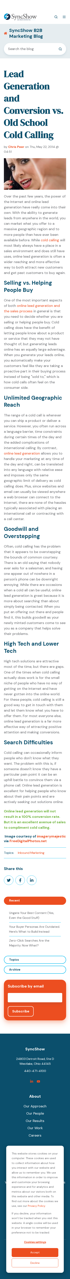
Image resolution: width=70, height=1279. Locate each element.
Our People (35, 1113)
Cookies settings (35, 1242)
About (35, 1096)
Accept (35, 1252)
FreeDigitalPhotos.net (28, 841)
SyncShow (35, 1049)
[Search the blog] (60, 49)
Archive (14, 970)
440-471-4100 (21, 5)
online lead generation (22, 453)
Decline (35, 1263)
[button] (56, 17)
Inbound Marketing (31, 853)
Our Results (35, 1120)
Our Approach (35, 1106)
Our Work (35, 1128)
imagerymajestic (51, 836)
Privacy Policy (36, 1206)
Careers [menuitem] (39, 5)
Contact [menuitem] (53, 5)
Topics (14, 960)
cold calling (50, 240)
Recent (14, 900)
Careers (35, 1135)
